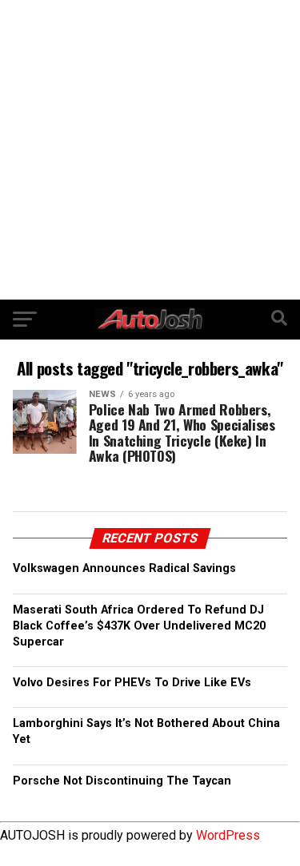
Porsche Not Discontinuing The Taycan (122, 781)
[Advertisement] (150, 150)
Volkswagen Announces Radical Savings (124, 568)
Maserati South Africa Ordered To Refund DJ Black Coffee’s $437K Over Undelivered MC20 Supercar (139, 626)
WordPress (228, 835)
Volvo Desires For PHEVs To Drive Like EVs (132, 682)
